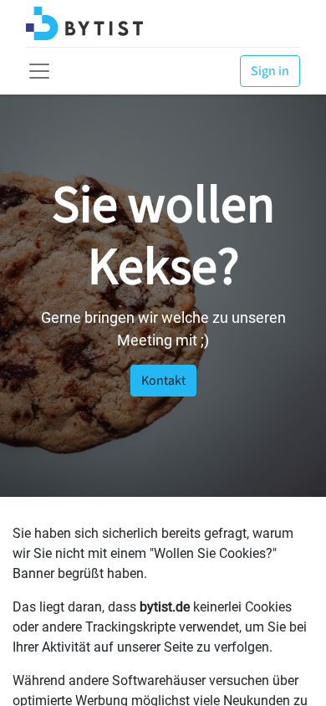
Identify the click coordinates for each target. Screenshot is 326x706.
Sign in (270, 71)
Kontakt (163, 380)
